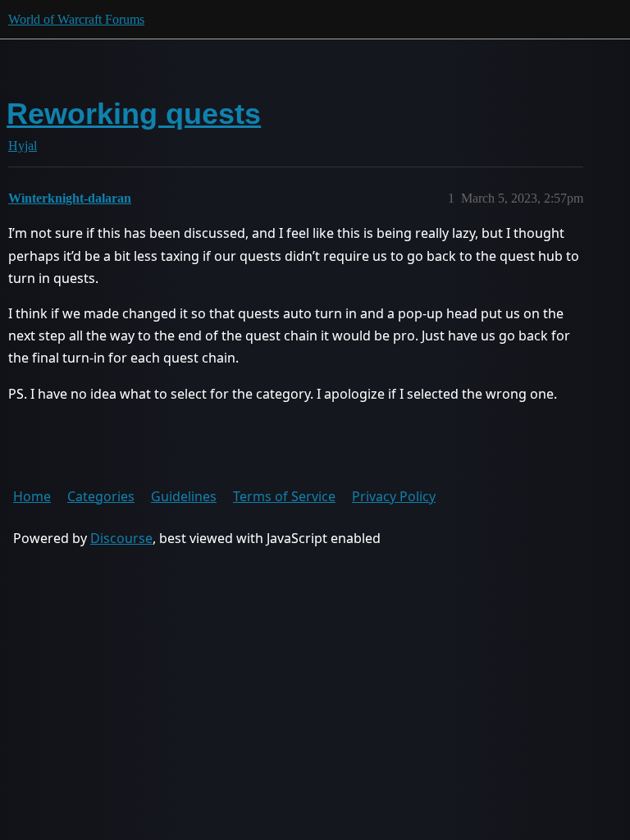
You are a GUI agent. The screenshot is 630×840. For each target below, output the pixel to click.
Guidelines (184, 496)
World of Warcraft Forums (76, 19)
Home (32, 496)
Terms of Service (284, 496)
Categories (101, 496)
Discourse (121, 538)
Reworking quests (134, 113)
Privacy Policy (394, 496)
